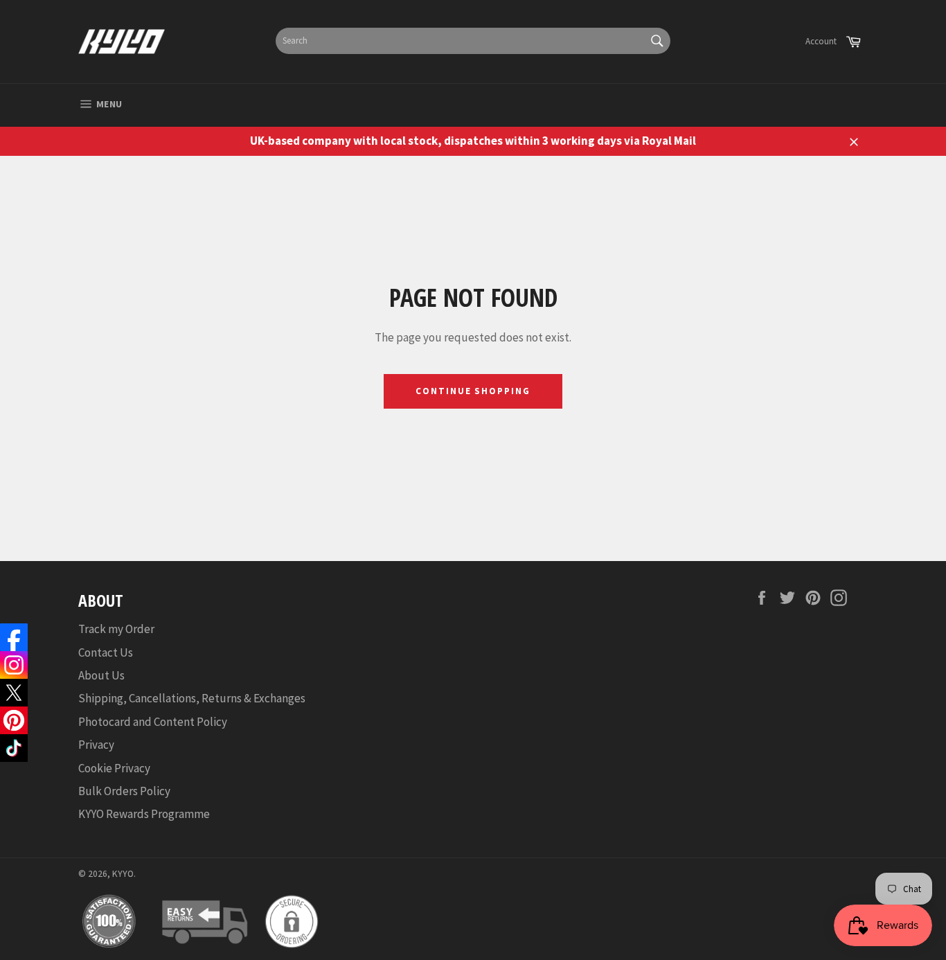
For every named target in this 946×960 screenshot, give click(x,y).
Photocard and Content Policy (152, 721)
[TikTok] (14, 748)
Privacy (96, 744)
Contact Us (105, 652)
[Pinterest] (14, 720)
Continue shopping (473, 391)
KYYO (123, 874)
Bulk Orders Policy (124, 791)
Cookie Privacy (114, 768)
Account (821, 41)
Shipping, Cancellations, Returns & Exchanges (191, 698)
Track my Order (116, 629)
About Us (101, 675)
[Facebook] (14, 637)
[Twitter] (14, 692)
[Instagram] (14, 665)
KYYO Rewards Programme (144, 813)
